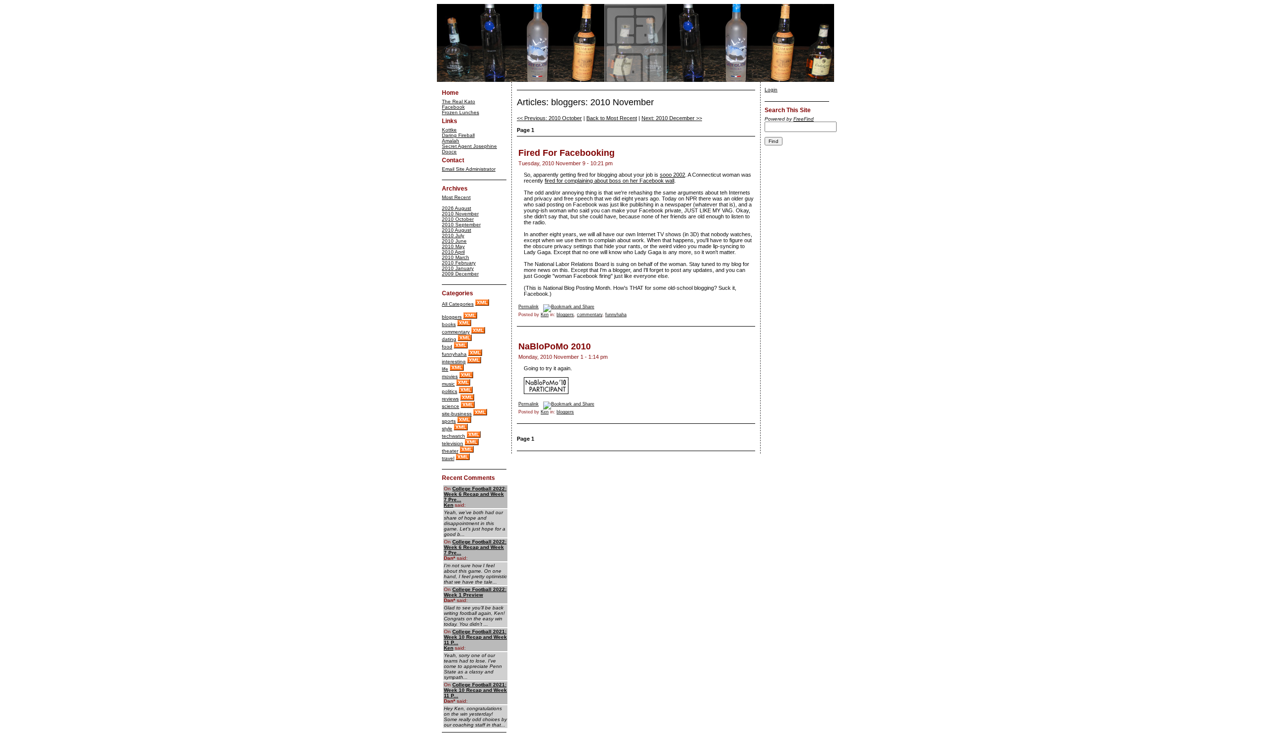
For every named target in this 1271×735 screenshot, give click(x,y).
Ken (448, 505)
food (447, 346)
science (450, 406)
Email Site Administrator (468, 169)
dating (449, 339)
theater (450, 451)
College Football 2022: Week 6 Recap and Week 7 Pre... (475, 494)
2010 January (458, 268)
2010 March (455, 257)
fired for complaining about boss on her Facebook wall (609, 181)
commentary (456, 331)
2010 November (460, 213)
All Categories (458, 304)
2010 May (453, 246)
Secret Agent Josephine (469, 146)
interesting (454, 361)
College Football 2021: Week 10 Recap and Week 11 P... (475, 637)
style (447, 428)
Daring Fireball (458, 135)
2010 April (453, 252)
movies (450, 376)
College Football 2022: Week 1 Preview (475, 592)
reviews (450, 398)
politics (449, 391)
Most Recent (456, 197)
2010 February (459, 263)
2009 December (460, 273)
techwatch (453, 436)
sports (449, 421)
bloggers (452, 317)
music (448, 384)
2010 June (454, 241)
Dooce (449, 151)
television (452, 443)
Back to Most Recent (611, 118)
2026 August (456, 208)
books (449, 324)
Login (771, 89)
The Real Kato (458, 101)
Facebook (453, 107)
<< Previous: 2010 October (549, 118)
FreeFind (803, 119)
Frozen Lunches (460, 112)
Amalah (450, 140)
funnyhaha (454, 354)
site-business (457, 413)
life (445, 369)
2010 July (453, 235)
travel (448, 458)
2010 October (458, 219)
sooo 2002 (672, 175)
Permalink (528, 306)
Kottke (449, 130)
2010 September (461, 224)
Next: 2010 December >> (671, 118)
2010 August (456, 230)
